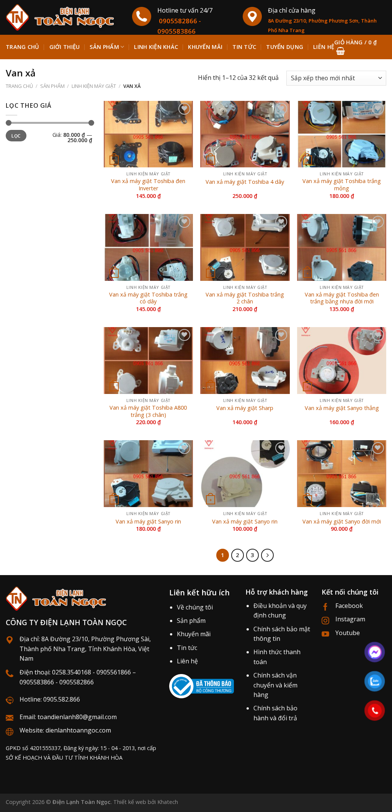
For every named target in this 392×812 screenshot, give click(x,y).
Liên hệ (187, 661)
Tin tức (187, 647)
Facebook (349, 605)
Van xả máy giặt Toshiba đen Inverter (148, 185)
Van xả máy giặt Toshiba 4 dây (245, 181)
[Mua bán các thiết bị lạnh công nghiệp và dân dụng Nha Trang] (63, 17)
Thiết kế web (129, 802)
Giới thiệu (64, 46)
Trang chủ (22, 46)
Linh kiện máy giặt (94, 86)
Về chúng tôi (195, 607)
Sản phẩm (104, 46)
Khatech (167, 802)
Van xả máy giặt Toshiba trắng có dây (148, 298)
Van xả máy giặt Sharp (244, 408)
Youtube (347, 633)
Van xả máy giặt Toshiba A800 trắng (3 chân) (148, 411)
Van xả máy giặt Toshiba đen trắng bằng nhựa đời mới (342, 298)
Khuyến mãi (194, 634)
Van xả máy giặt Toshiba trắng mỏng (341, 185)
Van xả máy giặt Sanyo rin (148, 521)
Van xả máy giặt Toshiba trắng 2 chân (245, 298)
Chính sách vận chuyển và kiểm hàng (275, 685)
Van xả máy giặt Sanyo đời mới (341, 521)
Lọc (15, 136)
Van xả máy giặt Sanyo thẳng (342, 408)
